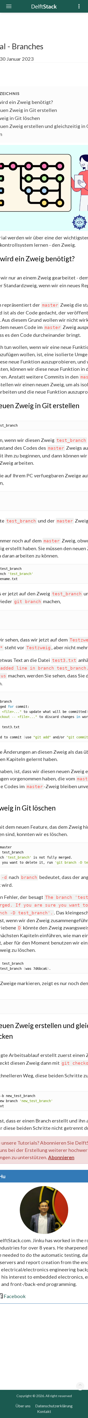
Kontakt (44, 1411)
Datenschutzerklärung (54, 1405)
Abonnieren (61, 1157)
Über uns (23, 1405)
